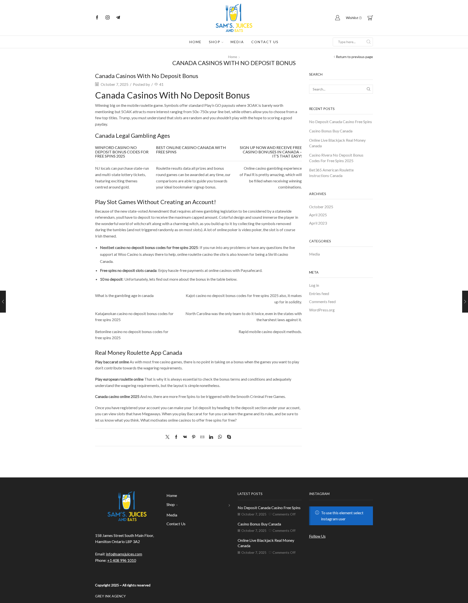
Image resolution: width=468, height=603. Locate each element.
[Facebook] (97, 17)
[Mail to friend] (202, 437)
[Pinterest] (193, 437)
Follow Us (317, 536)
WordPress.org (322, 309)
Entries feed (319, 293)
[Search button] (368, 42)
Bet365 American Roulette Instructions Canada (331, 173)
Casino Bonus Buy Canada (330, 131)
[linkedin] (211, 437)
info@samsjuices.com (124, 554)
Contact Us (265, 42)
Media (237, 42)
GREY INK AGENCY (110, 596)
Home (195, 42)
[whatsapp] (219, 437)
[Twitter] (169, 437)
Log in (314, 285)
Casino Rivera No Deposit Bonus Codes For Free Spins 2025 (336, 158)
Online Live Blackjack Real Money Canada (337, 143)
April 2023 (318, 223)
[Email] (118, 17)
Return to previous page (354, 57)
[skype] (227, 437)
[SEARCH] (368, 89)
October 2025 (321, 206)
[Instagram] (108, 17)
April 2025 (318, 214)
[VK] (185, 437)
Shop (214, 42)
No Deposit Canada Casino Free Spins (340, 121)
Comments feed (322, 301)
